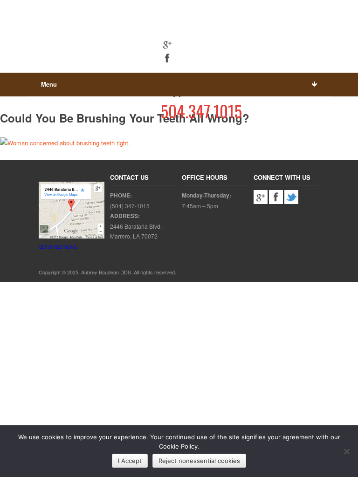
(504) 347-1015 (130, 206)
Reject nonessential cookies (199, 460)
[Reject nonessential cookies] (346, 451)
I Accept (130, 460)
